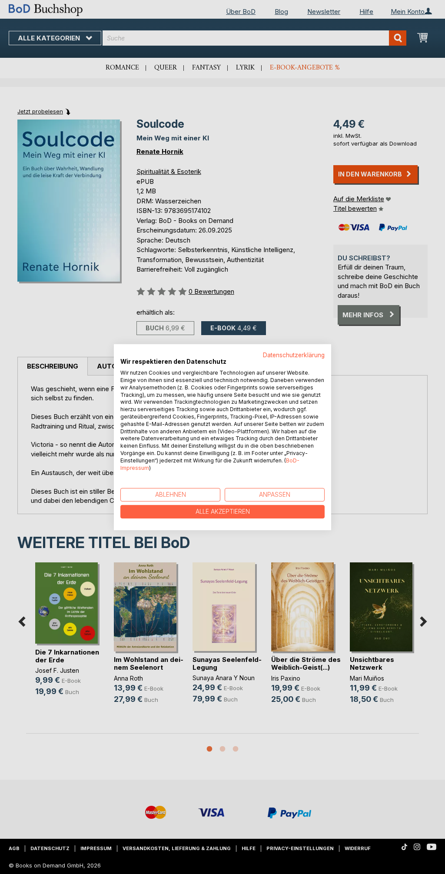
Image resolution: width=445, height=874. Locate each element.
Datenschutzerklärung (294, 354)
